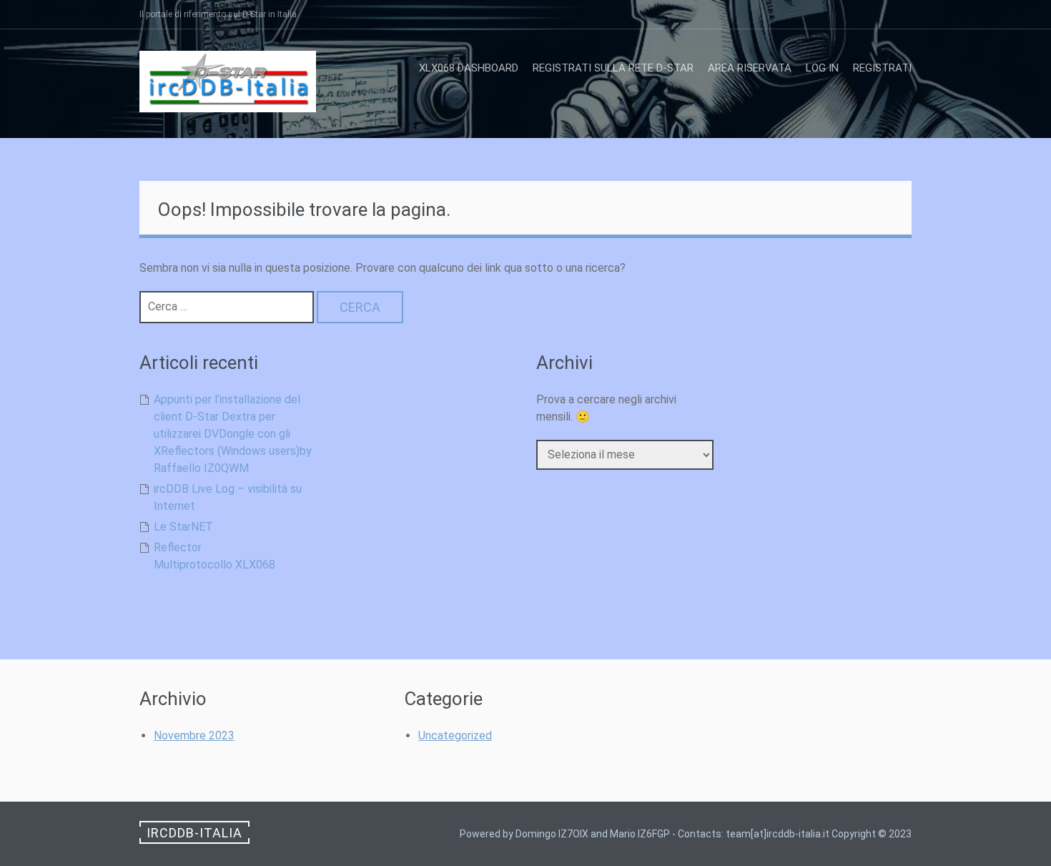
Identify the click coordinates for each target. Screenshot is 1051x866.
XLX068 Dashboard (468, 67)
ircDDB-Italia (194, 832)
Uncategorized (455, 735)
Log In (822, 67)
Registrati (882, 67)
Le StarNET (183, 526)
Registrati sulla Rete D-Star (613, 67)
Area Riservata (749, 67)
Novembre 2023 (194, 735)
